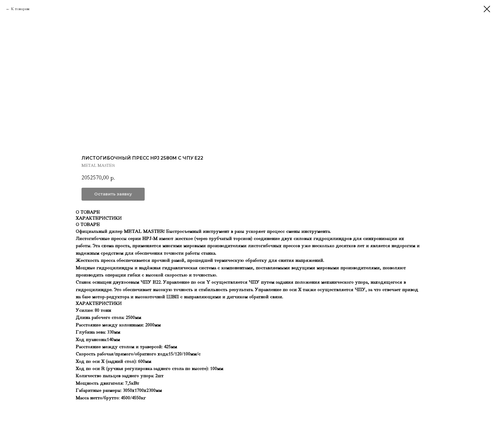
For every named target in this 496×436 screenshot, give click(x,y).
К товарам (20, 8)
